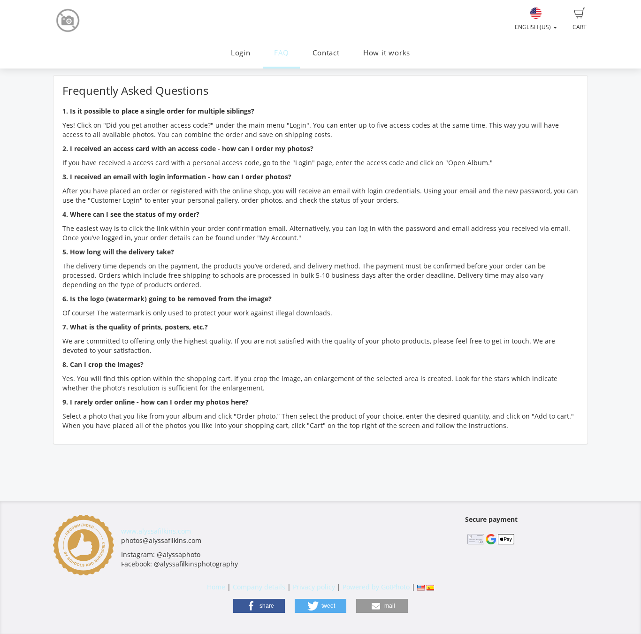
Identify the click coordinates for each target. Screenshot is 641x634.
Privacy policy (314, 586)
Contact (326, 53)
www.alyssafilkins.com (156, 531)
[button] (259, 606)
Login (241, 53)
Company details (259, 586)
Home (216, 586)
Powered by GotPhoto (376, 586)
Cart (579, 27)
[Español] (430, 586)
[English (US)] (421, 586)
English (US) (533, 27)
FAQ (281, 53)
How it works (386, 53)
